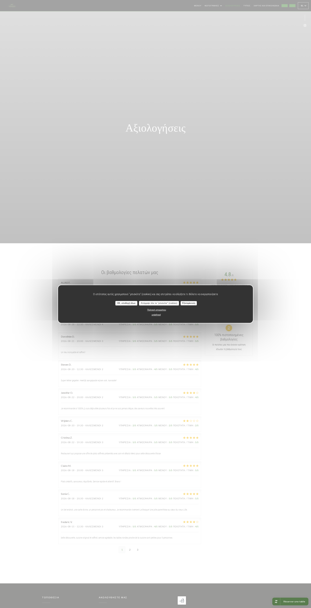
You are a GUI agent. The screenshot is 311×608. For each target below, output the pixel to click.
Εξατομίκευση (188, 303)
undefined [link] (156, 315)
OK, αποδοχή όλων (126, 303)
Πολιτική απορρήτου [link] (156, 310)
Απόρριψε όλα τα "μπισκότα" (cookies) (159, 303)
